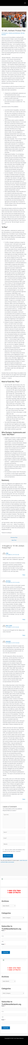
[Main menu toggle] (25, 3)
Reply (24, 574)
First (3, 936)
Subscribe (5, 952)
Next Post (14, 540)
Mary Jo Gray (9, 625)
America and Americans (14, 33)
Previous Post (14, 537)
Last (3, 941)
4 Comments (5, 33)
